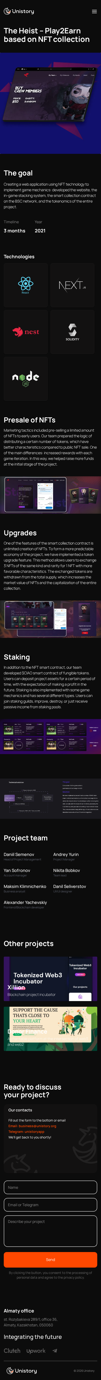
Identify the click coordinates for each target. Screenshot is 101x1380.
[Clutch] (12, 1350)
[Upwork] (36, 1350)
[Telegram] (55, 1350)
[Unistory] (19, 11)
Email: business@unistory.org (32, 1126)
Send (50, 1259)
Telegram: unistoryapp (26, 1131)
